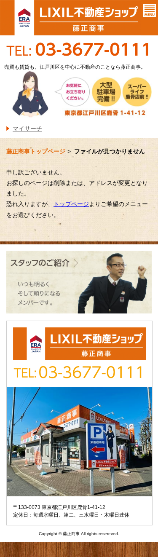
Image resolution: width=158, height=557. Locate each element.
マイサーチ (27, 128)
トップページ (71, 204)
